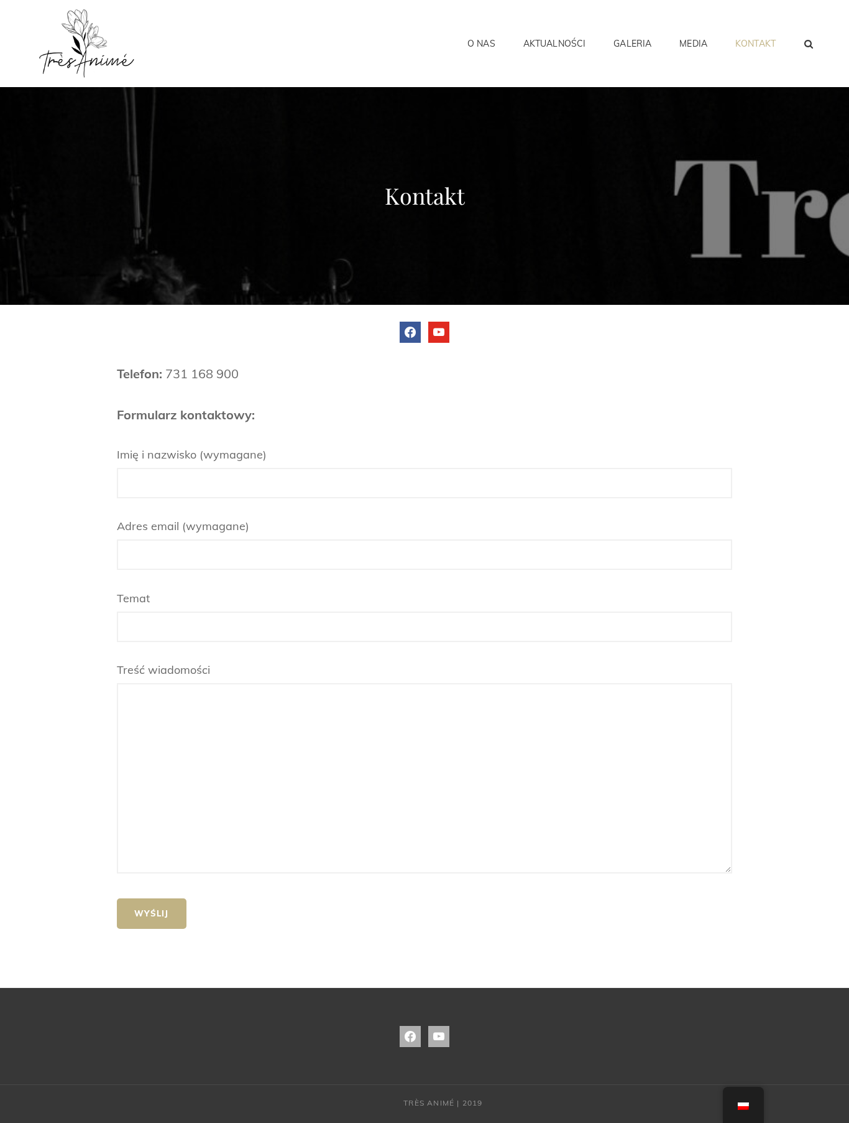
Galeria (632, 43)
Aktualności (554, 43)
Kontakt (755, 43)
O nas (481, 43)
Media (693, 43)
